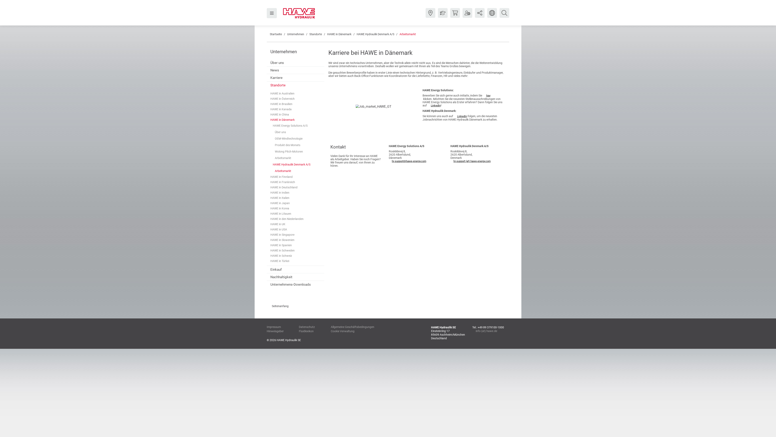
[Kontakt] (430, 16)
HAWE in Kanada (281, 109)
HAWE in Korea (279, 208)
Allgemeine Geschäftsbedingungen (352, 327)
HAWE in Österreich (282, 98)
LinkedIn (436, 105)
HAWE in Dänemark (339, 34)
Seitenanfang (280, 306)
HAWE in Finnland (281, 176)
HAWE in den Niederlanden (287, 219)
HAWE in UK (277, 224)
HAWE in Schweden (282, 250)
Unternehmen (295, 34)
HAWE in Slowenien (282, 240)
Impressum (274, 327)
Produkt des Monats (287, 145)
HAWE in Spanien (281, 245)
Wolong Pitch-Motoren (289, 151)
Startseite (276, 34)
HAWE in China (279, 114)
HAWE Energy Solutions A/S (290, 125)
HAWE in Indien (279, 192)
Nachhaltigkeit (281, 277)
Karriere (276, 78)
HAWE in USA (278, 229)
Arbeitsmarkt (408, 34)
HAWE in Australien (282, 93)
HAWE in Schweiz (281, 255)
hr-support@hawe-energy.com (409, 161)
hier (488, 95)
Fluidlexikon (306, 331)
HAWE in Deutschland (283, 187)
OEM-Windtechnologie (289, 138)
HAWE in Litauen (280, 213)
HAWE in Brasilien (281, 104)
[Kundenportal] (467, 16)
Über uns (277, 63)
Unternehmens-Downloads (290, 284)
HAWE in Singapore (282, 234)
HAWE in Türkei (279, 261)
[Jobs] (443, 16)
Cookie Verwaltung (342, 331)
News (274, 70)
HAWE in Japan (280, 203)
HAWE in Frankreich (282, 182)
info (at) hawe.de (486, 331)
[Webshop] (455, 16)
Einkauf (276, 269)
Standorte (315, 34)
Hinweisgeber (275, 331)
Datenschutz (307, 327)
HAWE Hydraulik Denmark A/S (375, 34)
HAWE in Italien (279, 197)
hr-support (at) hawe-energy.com (472, 161)
